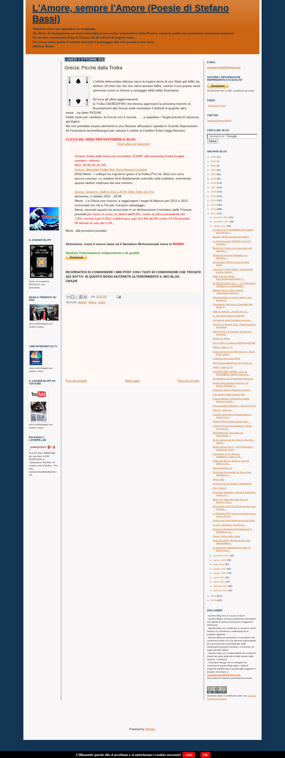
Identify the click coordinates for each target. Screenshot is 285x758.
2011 (214, 213)
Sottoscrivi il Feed (217, 105)
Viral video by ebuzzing (133, 144)
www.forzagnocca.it (222, 468)
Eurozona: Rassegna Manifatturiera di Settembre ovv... (232, 530)
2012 (214, 209)
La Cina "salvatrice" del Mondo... (229, 525)
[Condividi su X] (77, 297)
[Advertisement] (132, 345)
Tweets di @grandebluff (219, 120)
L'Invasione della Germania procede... (232, 320)
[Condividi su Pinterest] (85, 297)
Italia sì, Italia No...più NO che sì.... (230, 311)
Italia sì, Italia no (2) (223, 367)
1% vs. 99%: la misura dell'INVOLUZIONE (234, 343)
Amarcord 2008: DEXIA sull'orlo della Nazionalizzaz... (231, 541)
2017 (214, 187)
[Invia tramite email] (68, 297)
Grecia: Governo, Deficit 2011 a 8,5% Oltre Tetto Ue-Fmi (114, 192)
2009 (214, 600)
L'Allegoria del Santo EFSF (226, 358)
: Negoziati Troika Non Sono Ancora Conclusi (111, 169)
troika (101, 302)
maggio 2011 (220, 573)
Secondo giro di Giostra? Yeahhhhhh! (232, 483)
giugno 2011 (220, 569)
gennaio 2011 (220, 590)
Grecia (92, 302)
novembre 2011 (221, 221)
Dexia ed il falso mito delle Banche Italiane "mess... (230, 500)
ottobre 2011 (220, 226)
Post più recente (76, 380)
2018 (214, 183)
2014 (214, 200)
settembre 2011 (221, 555)
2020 (214, 174)
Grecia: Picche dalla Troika (226, 536)
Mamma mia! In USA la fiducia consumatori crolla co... (228, 291)
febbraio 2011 (220, 586)
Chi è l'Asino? (220, 488)
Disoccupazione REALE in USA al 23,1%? (234, 406)
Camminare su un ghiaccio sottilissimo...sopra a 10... (227, 455)
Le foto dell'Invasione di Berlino (229, 315)
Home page (132, 380)
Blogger (150, 729)
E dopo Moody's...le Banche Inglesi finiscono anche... (231, 400)
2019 (214, 179)
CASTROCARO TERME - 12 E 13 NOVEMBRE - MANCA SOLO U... (231, 373)
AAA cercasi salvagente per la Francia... (233, 363)
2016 (214, 191)
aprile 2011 (219, 577)
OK (205, 754)
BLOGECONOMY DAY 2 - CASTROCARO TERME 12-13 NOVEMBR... (234, 284)
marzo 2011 (219, 581)
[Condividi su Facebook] (81, 297)
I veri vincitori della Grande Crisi (229, 394)
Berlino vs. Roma (221, 338)
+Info (188, 754)
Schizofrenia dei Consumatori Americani (233, 378)
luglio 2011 (219, 564)
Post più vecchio (188, 380)
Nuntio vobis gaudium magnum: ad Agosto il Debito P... (230, 384)
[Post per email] (118, 296)
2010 (214, 596)
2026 (214, 157)
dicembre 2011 (221, 217)
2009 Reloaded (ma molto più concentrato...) (228, 434)
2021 (214, 170)
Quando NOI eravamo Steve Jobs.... (231, 421)
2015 (214, 196)
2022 (214, 165)
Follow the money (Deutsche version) (231, 390)
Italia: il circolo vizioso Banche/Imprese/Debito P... (228, 277)
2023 (214, 161)
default (82, 302)
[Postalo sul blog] (72, 297)
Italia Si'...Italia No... (223, 410)
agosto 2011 (220, 560)
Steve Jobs (218, 479)
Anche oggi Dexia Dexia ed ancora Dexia (234, 520)
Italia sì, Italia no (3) (223, 347)
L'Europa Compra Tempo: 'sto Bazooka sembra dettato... (233, 270)
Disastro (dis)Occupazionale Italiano (231, 236)
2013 (214, 205)
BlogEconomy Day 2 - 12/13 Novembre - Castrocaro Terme (233, 448)
